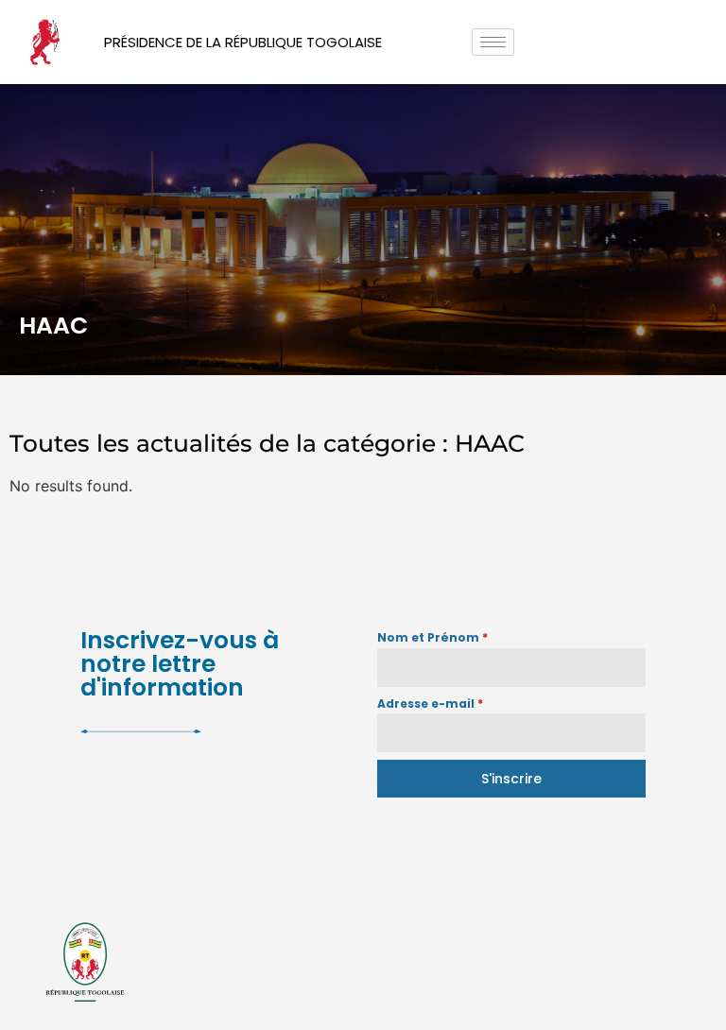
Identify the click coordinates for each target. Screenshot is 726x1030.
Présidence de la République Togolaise (243, 42)
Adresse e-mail (430, 703)
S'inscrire (511, 778)
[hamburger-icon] (493, 42)
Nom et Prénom (432, 637)
